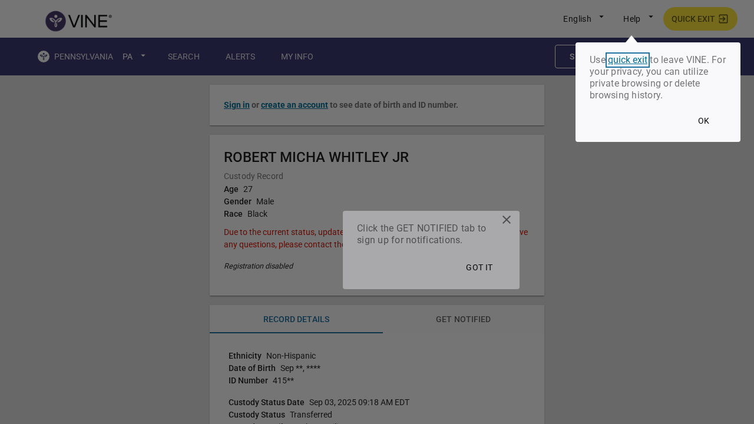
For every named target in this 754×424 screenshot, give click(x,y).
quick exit (627, 60)
